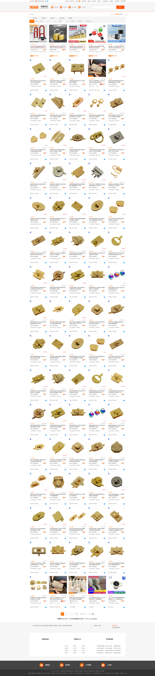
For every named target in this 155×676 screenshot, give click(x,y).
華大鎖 (99, 625)
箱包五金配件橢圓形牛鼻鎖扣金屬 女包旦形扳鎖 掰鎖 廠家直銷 (58, 322)
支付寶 (106, 673)
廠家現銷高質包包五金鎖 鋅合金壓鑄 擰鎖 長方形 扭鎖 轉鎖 (97, 288)
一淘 (68, 673)
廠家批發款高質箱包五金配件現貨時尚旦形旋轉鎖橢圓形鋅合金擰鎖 (96, 219)
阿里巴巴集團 (31, 673)
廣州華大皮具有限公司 (93, 84)
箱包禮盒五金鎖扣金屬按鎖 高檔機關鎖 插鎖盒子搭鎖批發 (77, 219)
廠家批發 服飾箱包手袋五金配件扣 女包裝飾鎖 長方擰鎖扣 (97, 254)
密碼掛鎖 (110, 51)
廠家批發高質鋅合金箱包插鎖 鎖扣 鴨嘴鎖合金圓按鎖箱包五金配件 (77, 254)
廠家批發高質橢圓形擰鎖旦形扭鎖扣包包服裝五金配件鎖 (77, 150)
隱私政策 (86, 671)
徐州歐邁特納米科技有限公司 (103, 650)
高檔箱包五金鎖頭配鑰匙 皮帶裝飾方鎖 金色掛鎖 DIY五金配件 (116, 185)
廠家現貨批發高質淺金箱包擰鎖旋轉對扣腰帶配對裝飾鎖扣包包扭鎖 (77, 529)
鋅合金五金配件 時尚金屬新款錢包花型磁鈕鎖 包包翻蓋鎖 (116, 219)
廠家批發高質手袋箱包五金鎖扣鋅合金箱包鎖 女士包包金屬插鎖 (57, 81)
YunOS (92, 673)
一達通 (121, 673)
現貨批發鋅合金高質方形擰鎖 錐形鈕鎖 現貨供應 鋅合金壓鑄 (97, 322)
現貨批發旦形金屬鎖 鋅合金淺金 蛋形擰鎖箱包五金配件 (38, 219)
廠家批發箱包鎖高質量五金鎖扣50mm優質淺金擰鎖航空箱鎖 (58, 219)
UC (103, 673)
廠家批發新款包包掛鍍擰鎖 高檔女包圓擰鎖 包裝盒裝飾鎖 (97, 495)
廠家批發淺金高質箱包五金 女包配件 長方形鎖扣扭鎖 (77, 495)
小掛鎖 (55, 51)
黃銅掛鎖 (78, 51)
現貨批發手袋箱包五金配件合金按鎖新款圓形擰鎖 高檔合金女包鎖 (116, 254)
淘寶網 (57, 673)
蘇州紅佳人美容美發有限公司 (120, 648)
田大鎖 (74, 650)
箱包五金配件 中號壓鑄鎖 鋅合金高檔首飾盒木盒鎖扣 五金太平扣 (97, 185)
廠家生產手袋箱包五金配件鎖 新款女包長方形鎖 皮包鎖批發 (38, 81)
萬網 (101, 673)
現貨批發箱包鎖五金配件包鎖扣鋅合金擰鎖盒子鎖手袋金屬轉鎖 (77, 288)
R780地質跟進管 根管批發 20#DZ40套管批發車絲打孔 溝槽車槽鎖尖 (97, 598)
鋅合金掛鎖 (120, 51)
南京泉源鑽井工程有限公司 (102, 652)
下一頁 (76, 614)
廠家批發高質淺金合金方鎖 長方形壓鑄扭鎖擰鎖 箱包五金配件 (38, 322)
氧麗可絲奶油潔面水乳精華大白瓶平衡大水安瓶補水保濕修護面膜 (77, 598)
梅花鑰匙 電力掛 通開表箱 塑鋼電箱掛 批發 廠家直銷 (96, 47)
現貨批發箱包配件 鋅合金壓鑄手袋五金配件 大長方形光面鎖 (116, 150)
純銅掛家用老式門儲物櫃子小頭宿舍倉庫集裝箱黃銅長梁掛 (77, 47)
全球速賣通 (52, 673)
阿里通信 (97, 673)
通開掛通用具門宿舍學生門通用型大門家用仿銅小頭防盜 (57, 47)
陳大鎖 (66, 648)
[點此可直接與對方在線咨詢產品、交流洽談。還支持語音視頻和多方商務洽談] (45, 90)
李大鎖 (74, 648)
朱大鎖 (66, 652)
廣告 (46, 47)
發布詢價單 (114, 625)
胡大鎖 (83, 646)
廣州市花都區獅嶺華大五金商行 (34, 84)
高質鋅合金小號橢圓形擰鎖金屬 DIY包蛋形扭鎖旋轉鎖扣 (116, 322)
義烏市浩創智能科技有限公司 (112, 49)
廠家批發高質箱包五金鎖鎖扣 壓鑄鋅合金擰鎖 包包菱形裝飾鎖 (97, 529)
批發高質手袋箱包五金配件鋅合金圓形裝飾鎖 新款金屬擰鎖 (116, 460)
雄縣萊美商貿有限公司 (73, 601)
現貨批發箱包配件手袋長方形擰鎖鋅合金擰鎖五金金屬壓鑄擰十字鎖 (116, 529)
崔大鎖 (83, 652)
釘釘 (113, 673)
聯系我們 (97, 671)
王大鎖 (66, 646)
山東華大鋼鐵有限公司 (93, 601)
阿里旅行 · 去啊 (73, 673)
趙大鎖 (74, 646)
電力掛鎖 (100, 51)
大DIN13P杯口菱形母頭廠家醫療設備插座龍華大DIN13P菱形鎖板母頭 (116, 598)
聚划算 (64, 673)
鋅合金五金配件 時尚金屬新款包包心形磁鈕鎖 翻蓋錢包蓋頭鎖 (38, 150)
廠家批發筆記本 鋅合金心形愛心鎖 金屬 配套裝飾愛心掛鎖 (116, 288)
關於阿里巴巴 (92, 671)
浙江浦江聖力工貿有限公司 (34, 49)
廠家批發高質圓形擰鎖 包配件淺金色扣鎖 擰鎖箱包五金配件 (58, 288)
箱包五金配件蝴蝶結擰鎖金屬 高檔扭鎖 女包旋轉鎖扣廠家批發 (116, 564)
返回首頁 (87, 618)
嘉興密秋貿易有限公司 (110, 652)
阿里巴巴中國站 (46, 673)
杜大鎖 (66, 650)
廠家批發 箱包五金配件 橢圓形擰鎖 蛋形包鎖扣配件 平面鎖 (37, 529)
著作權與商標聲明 (69, 671)
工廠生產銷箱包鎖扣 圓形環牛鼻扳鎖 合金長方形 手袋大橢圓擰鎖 (97, 150)
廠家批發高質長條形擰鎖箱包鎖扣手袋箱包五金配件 (38, 185)
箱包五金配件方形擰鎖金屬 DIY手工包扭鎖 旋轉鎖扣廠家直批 (97, 564)
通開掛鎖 (52, 51)
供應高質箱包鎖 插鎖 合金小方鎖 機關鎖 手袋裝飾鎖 (77, 81)
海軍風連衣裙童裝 (101, 646)
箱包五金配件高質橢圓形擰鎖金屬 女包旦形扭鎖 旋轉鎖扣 (77, 564)
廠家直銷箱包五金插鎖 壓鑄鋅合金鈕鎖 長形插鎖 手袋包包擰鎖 (77, 116)
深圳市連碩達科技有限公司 (112, 601)
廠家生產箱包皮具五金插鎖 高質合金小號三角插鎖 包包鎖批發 (58, 116)
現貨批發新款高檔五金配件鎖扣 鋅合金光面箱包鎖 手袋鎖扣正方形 (38, 288)
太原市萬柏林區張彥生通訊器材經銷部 (122, 650)
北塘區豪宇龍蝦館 (109, 650)
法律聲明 (76, 671)
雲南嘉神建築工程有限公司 (119, 646)
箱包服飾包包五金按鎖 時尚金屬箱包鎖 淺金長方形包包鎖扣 (38, 598)
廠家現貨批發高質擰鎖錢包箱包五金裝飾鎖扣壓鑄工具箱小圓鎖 (116, 81)
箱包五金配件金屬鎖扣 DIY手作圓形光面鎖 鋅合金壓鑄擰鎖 (116, 495)
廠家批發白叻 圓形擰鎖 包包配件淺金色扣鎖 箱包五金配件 (58, 185)
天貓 (61, 673)
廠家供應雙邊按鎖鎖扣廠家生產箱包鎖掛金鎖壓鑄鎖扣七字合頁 (77, 185)
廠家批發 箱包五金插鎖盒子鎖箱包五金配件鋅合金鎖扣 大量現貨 (58, 150)
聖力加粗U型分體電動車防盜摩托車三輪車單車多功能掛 (38, 47)
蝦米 (83, 673)
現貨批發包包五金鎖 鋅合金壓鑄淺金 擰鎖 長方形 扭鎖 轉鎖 (58, 254)
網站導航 (102, 671)
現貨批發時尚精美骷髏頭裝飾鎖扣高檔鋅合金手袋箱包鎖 (38, 116)
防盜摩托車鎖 (33, 51)
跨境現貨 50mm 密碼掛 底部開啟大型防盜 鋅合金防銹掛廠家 (116, 47)
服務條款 (81, 671)
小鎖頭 (58, 51)
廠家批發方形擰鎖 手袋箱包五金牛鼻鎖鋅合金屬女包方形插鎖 (38, 495)
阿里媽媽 (79, 673)
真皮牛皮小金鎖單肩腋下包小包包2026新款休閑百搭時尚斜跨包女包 (97, 81)
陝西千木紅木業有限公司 (110, 646)
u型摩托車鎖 (39, 51)
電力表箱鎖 (95, 51)
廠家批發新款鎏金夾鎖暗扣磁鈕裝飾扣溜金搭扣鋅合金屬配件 (96, 116)
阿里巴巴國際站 (38, 673)
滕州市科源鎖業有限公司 (73, 49)
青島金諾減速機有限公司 (119, 652)
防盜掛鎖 (44, 51)
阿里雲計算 (87, 673)
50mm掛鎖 (115, 51)
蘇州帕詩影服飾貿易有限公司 (111, 648)
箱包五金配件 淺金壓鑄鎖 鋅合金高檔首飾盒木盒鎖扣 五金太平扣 (77, 322)
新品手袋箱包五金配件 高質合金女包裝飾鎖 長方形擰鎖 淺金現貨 (38, 254)
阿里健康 (117, 673)
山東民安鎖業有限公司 (93, 49)
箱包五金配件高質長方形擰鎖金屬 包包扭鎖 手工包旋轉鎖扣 (58, 564)
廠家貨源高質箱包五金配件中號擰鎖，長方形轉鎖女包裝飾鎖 (115, 116)
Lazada (125, 673)
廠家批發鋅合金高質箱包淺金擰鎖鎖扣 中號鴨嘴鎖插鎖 (57, 495)
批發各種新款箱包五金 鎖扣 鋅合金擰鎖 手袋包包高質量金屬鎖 (58, 529)
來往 (110, 673)
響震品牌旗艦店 (53, 49)
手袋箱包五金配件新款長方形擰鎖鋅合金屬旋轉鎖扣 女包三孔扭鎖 (38, 564)
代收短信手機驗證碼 (101, 648)
